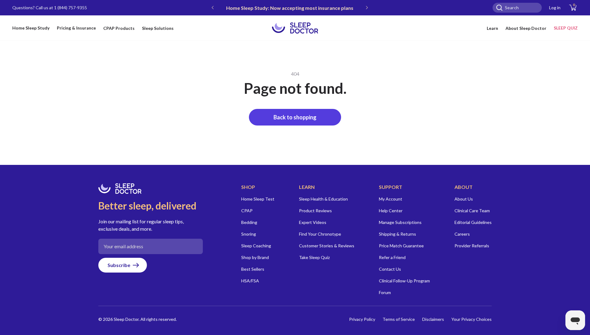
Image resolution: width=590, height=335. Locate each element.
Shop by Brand (255, 257)
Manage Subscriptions (400, 222)
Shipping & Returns (397, 234)
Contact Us (390, 269)
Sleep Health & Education (323, 198)
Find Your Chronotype (320, 234)
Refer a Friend (392, 257)
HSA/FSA (250, 280)
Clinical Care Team (472, 210)
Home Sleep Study (30, 27)
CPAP (247, 210)
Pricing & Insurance (76, 27)
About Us (463, 198)
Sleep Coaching (256, 245)
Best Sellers (252, 269)
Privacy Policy (362, 319)
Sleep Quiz (566, 27)
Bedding (249, 222)
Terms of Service (399, 319)
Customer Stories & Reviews (326, 245)
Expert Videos (312, 222)
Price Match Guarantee (401, 245)
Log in (554, 7)
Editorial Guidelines (473, 222)
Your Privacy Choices (471, 319)
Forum (385, 292)
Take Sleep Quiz (314, 257)
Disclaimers (433, 319)
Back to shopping (295, 117)
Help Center (391, 210)
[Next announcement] (367, 7)
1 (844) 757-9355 (70, 7)
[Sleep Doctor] (295, 28)
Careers (462, 234)
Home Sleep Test (257, 198)
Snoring (248, 234)
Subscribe (119, 265)
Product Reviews (315, 210)
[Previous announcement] (212, 7)
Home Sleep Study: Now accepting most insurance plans (289, 8)
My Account (390, 198)
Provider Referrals (471, 245)
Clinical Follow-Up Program (404, 280)
